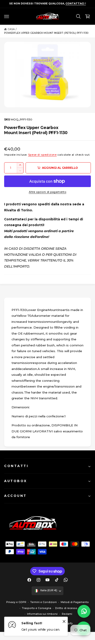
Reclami (67, 613)
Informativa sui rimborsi (42, 613)
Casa (11, 29)
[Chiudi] (64, 621)
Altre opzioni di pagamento (47, 192)
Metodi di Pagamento (75, 602)
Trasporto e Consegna (36, 608)
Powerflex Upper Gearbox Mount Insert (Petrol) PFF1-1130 (46, 32)
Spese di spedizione (42, 154)
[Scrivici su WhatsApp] (83, 611)
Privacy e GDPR (16, 602)
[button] (6, 16)
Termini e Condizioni (43, 602)
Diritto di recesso (66, 608)
